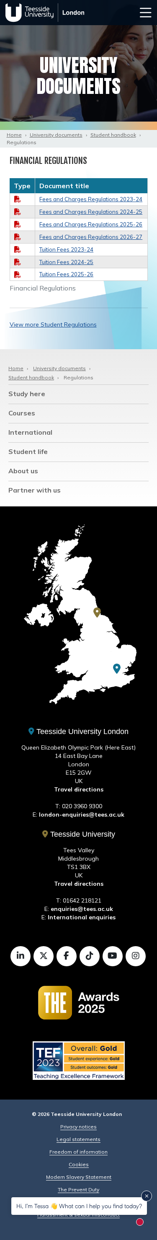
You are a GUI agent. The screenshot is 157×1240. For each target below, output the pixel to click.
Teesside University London (81, 731)
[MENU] (145, 12)
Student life (28, 451)
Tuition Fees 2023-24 (66, 249)
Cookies (79, 1164)
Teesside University (81, 834)
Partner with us (34, 490)
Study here (26, 393)
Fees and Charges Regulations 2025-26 (90, 224)
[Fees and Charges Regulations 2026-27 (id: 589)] (17, 236)
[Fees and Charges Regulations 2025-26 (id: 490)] (17, 224)
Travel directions (78, 789)
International (30, 432)
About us (23, 471)
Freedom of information (78, 1152)
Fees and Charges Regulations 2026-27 (90, 236)
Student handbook (113, 135)
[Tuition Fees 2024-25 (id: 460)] (17, 262)
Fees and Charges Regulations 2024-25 (90, 211)
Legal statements (78, 1139)
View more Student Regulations (53, 324)
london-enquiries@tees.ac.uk (81, 814)
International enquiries (82, 917)
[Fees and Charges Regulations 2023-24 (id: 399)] (17, 199)
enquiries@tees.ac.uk (82, 909)
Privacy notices (78, 1126)
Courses (21, 413)
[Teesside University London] (117, 668)
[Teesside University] (97, 612)
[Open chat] (143, 1225)
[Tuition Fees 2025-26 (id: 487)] (17, 274)
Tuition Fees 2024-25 (66, 262)
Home (14, 135)
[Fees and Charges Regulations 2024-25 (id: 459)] (17, 211)
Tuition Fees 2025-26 (66, 274)
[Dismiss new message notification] (146, 1196)
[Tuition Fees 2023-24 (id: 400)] (17, 249)
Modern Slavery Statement (78, 1177)
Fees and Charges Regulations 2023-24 (90, 199)
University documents (56, 135)
